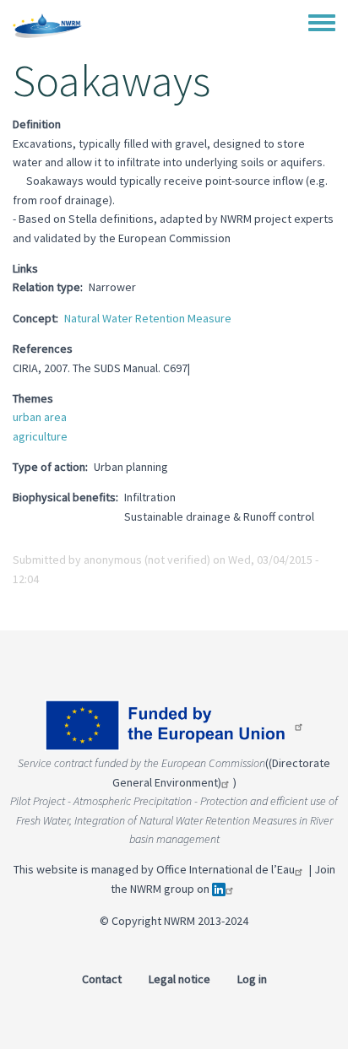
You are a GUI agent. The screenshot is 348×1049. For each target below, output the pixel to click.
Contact (102, 979)
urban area (40, 416)
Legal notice (179, 979)
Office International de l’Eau (225, 869)
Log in (252, 979)
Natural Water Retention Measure (147, 318)
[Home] (47, 25)
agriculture (40, 436)
